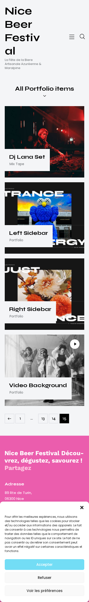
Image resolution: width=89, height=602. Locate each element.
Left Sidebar (28, 233)
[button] (82, 507)
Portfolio (16, 240)
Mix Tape (16, 164)
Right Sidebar (30, 309)
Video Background (38, 385)
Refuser (45, 577)
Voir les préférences (45, 590)
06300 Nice (14, 498)
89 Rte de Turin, (19, 492)
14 (55, 417)
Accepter (44, 564)
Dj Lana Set (27, 157)
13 (44, 417)
